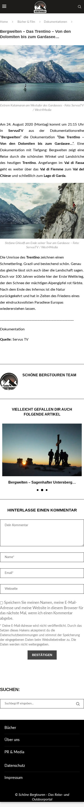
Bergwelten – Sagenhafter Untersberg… (42, 482)
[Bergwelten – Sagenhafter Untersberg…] (42, 450)
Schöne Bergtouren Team (49, 375)
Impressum (13, 778)
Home (4, 22)
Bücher (10, 728)
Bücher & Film (26, 22)
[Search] (79, 6)
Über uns (11, 740)
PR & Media (14, 752)
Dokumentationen (55, 22)
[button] (6, 457)
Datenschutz (14, 766)
